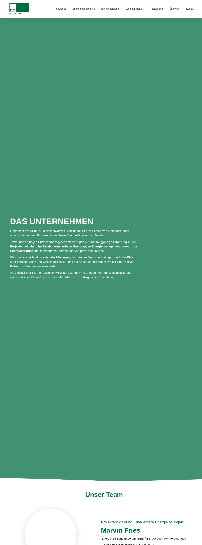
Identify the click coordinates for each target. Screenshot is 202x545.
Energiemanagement (84, 9)
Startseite (61, 9)
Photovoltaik (156, 9)
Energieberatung (110, 9)
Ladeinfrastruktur (134, 9)
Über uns (174, 9)
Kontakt (190, 9)
